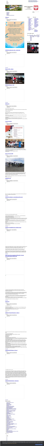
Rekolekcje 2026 (8, 413)
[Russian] (29, 1)
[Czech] (31, 0)
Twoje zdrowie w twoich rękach (10, 423)
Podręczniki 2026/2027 (35, 20)
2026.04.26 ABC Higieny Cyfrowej (11, 350)
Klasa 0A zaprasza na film (9, 427)
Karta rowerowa (36, 19)
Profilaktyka (8, 417)
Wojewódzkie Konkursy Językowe (10, 406)
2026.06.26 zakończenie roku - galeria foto (12, 50)
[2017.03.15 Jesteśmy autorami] (33, 36)
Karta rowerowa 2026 (9, 153)
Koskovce (35, 29)
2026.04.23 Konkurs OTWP (10, 407)
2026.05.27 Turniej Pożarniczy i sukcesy (12, 312)
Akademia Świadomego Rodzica (30, 20)
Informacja (7, 103)
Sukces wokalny (8, 422)
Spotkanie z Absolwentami (10, 432)
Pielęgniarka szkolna (31, 29)
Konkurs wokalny (9, 415)
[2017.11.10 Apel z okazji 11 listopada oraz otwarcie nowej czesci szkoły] (31, 40)
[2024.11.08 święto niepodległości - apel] (38, 36)
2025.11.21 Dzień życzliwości (10, 424)
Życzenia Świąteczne (9, 419)
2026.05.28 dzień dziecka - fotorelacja (12, 380)
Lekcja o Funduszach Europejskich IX (11, 426)
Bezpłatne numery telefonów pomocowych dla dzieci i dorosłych (36, 23)
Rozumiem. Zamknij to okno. (39, 444)
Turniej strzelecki (8, 121)
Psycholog (30, 27)
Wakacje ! (7, 17)
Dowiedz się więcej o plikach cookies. (12, 443)
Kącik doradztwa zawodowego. (36, 26)
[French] (36, 0)
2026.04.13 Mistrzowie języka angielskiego (11, 408)
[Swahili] (34, 1)
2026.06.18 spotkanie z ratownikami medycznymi (14, 197)
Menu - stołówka (30, 18)
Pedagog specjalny (31, 28)
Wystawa (8, 425)
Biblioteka (30, 22)
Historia (29, 24)
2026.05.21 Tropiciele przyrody (10, 402)
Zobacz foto (6, 67)
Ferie (7, 414)
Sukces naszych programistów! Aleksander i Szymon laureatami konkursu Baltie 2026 (14, 256)
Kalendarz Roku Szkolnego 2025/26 (36, 18)
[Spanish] (32, 1)
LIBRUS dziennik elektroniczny (36, 21)
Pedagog (29, 21)
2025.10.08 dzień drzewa (9, 430)
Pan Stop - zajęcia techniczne (10, 421)
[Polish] (29, 0)
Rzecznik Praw (36, 31)
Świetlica (30, 23)
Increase (7, 3)
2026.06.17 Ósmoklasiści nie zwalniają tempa (13, 227)
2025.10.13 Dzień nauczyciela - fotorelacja (11, 428)
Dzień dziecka (8, 403)
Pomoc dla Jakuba (9, 418)
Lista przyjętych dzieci (9, 411)
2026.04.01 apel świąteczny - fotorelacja (11, 410)
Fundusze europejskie (9, 404)
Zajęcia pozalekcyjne (30, 26)
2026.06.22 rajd (8, 178)
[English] (33, 0)
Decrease (8, 2)
